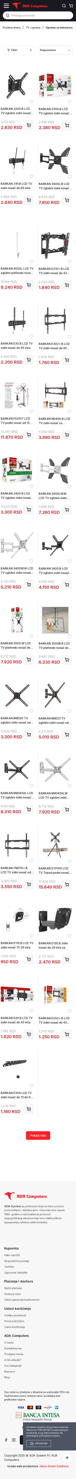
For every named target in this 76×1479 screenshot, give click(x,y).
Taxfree (9, 1266)
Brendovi (9, 1371)
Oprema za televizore (59, 27)
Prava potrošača (14, 1321)
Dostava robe (12, 1294)
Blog (7, 1377)
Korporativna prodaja (16, 1261)
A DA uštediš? (12, 1360)
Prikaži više (38, 1135)
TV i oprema (33, 27)
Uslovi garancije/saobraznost (21, 1299)
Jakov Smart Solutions (54, 1466)
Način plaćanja (13, 1288)
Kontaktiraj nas (13, 1348)
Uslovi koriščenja (14, 1327)
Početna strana (11, 27)
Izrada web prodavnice (22, 1466)
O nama (8, 1342)
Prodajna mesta (13, 1354)
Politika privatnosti (15, 1315)
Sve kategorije (13, 1365)
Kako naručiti (12, 1255)
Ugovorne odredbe (15, 1272)
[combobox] (55, 50)
